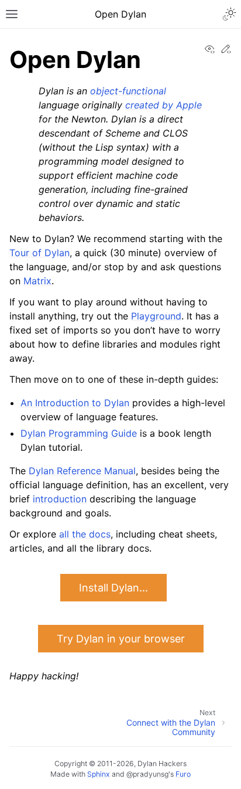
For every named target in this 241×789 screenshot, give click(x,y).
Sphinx (98, 774)
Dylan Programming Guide (78, 433)
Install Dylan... (113, 587)
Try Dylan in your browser (121, 638)
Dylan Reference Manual (82, 471)
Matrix (37, 281)
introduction (60, 499)
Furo (183, 774)
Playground (156, 316)
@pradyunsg (147, 774)
